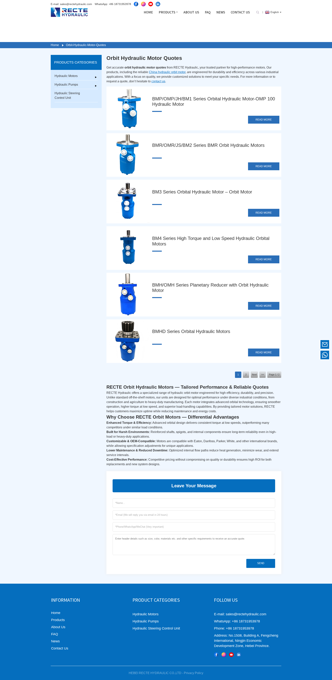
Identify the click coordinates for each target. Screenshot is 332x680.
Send (260, 563)
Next (254, 374)
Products (58, 620)
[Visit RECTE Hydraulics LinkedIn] (158, 4)
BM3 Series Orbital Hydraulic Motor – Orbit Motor (202, 191)
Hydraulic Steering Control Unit (67, 95)
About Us (58, 627)
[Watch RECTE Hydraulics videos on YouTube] (150, 4)
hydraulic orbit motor (185, 392)
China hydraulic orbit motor (167, 72)
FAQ (54, 634)
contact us (158, 81)
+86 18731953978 (298, 354)
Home (55, 45)
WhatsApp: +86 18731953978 (113, 4)
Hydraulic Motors (66, 76)
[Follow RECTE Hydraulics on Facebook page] (136, 4)
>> (262, 374)
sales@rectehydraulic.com (298, 344)
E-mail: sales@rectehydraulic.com (71, 4)
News (55, 641)
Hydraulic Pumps (66, 84)
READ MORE (264, 119)
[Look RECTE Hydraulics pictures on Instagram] (143, 4)
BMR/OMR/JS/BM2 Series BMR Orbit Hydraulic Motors (208, 145)
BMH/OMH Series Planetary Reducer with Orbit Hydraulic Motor (210, 287)
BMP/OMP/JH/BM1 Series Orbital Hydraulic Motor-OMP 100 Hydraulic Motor (213, 101)
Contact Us (59, 648)
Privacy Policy (193, 673)
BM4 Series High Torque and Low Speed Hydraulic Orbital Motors (210, 241)
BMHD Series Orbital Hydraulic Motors (191, 331)
